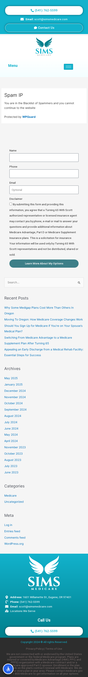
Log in (8, 525)
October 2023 (13, 453)
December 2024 (15, 390)
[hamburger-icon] (68, 67)
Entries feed (12, 531)
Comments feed (14, 537)
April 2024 (11, 441)
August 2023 (12, 460)
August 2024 (12, 415)
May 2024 (11, 434)
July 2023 (10, 466)
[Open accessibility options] (8, 669)
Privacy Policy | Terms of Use (44, 648)
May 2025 (11, 378)
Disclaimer (16, 198)
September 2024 (15, 409)
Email (12, 182)
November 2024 (15, 397)
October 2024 (13, 403)
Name (13, 150)
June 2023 (11, 472)
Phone (13, 166)
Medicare (10, 495)
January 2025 (13, 384)
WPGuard (29, 116)
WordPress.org (14, 543)
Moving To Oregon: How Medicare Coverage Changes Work (43, 319)
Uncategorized (14, 501)
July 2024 (10, 422)
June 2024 (11, 428)
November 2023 (15, 447)
